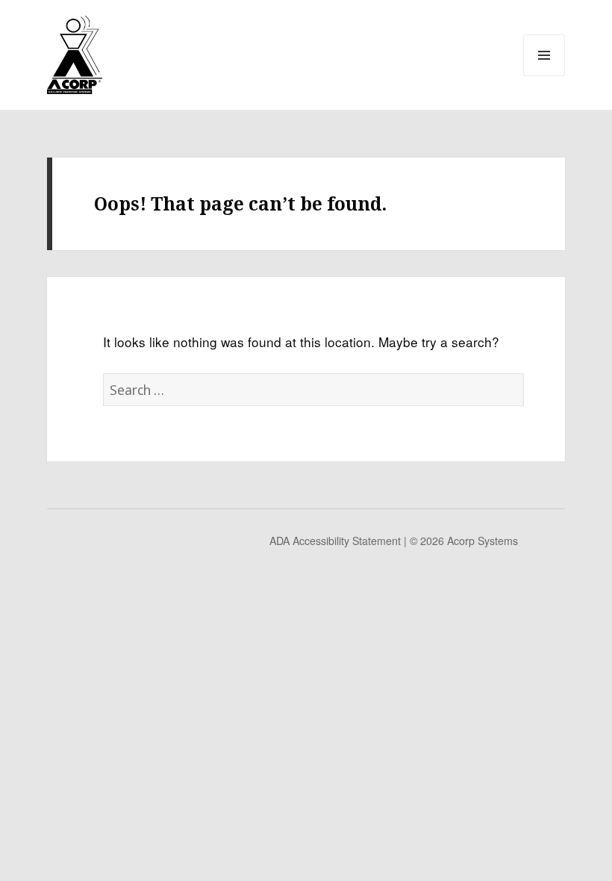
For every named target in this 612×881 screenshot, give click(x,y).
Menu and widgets (544, 74)
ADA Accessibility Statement (335, 540)
